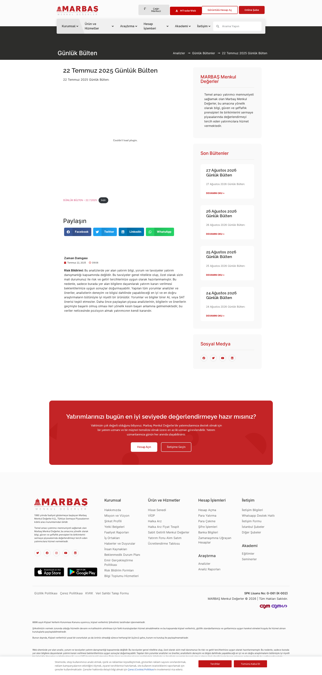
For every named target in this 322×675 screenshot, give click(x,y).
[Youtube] (65, 553)
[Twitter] (37, 553)
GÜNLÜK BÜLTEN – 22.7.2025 (80, 200)
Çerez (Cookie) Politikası (141, 669)
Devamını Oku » (215, 193)
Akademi (181, 26)
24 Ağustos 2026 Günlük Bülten (221, 295)
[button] (153, 10)
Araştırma (127, 26)
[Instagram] (56, 553)
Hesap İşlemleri (150, 26)
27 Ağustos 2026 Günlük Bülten (221, 172)
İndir (103, 200)
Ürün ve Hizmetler (92, 26)
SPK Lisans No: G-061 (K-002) (266, 593)
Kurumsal (68, 26)
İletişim (202, 26)
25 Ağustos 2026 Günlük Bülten (221, 254)
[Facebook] (47, 553)
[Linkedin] (75, 553)
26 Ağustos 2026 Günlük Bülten (221, 213)
